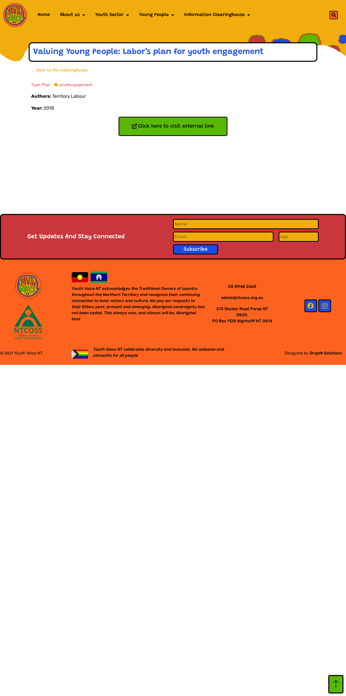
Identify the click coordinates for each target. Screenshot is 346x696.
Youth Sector (109, 15)
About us (70, 15)
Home (44, 15)
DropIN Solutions (326, 353)
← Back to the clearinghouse (59, 70)
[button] (334, 15)
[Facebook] (310, 306)
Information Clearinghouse (214, 15)
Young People (154, 15)
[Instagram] (324, 306)
